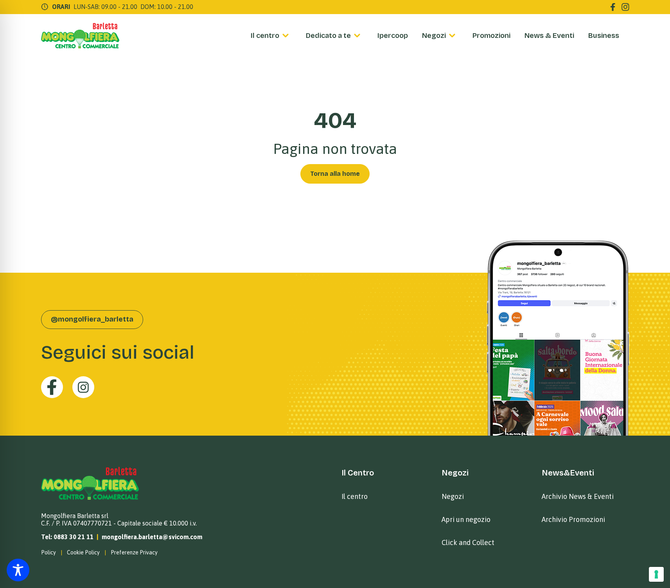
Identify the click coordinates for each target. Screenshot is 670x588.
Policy (48, 552)
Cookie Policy (83, 552)
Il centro (265, 35)
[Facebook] (613, 7)
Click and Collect (468, 542)
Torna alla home (335, 173)
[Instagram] (625, 7)
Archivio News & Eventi (578, 496)
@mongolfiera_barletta (92, 319)
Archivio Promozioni (573, 519)
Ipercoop (392, 35)
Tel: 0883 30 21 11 (67, 536)
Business (603, 35)
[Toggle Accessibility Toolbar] (18, 570)
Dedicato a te (328, 35)
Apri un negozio (466, 519)
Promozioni (491, 35)
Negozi (434, 35)
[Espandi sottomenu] (285, 35)
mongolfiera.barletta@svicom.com (152, 536)
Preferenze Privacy (134, 552)
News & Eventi (549, 35)
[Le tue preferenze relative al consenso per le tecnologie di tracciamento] (656, 574)
